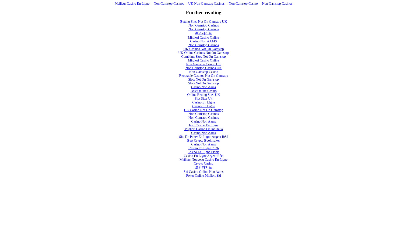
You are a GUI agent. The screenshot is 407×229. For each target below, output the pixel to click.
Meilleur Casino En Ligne (132, 3)
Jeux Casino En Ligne (203, 125)
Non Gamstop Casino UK (203, 64)
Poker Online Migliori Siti (203, 175)
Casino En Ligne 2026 (203, 148)
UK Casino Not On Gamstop (203, 110)
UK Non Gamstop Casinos (206, 3)
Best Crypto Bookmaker (203, 140)
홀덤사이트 (203, 33)
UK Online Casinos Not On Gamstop (203, 52)
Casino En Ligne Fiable (203, 152)
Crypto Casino (203, 163)
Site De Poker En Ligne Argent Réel (203, 136)
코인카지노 (203, 167)
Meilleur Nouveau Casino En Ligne (203, 159)
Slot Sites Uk (203, 98)
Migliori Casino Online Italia (203, 129)
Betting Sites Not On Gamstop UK (203, 21)
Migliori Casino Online (203, 37)
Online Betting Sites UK (203, 94)
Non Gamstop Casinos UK (203, 68)
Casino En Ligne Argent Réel (203, 156)
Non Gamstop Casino (243, 3)
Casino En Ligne (203, 102)
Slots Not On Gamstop (203, 79)
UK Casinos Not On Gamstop (203, 49)
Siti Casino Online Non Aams (203, 171)
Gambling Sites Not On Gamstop (203, 56)
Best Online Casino (204, 91)
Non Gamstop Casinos (169, 3)
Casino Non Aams (203, 87)
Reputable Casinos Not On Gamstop (203, 75)
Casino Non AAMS (203, 41)
